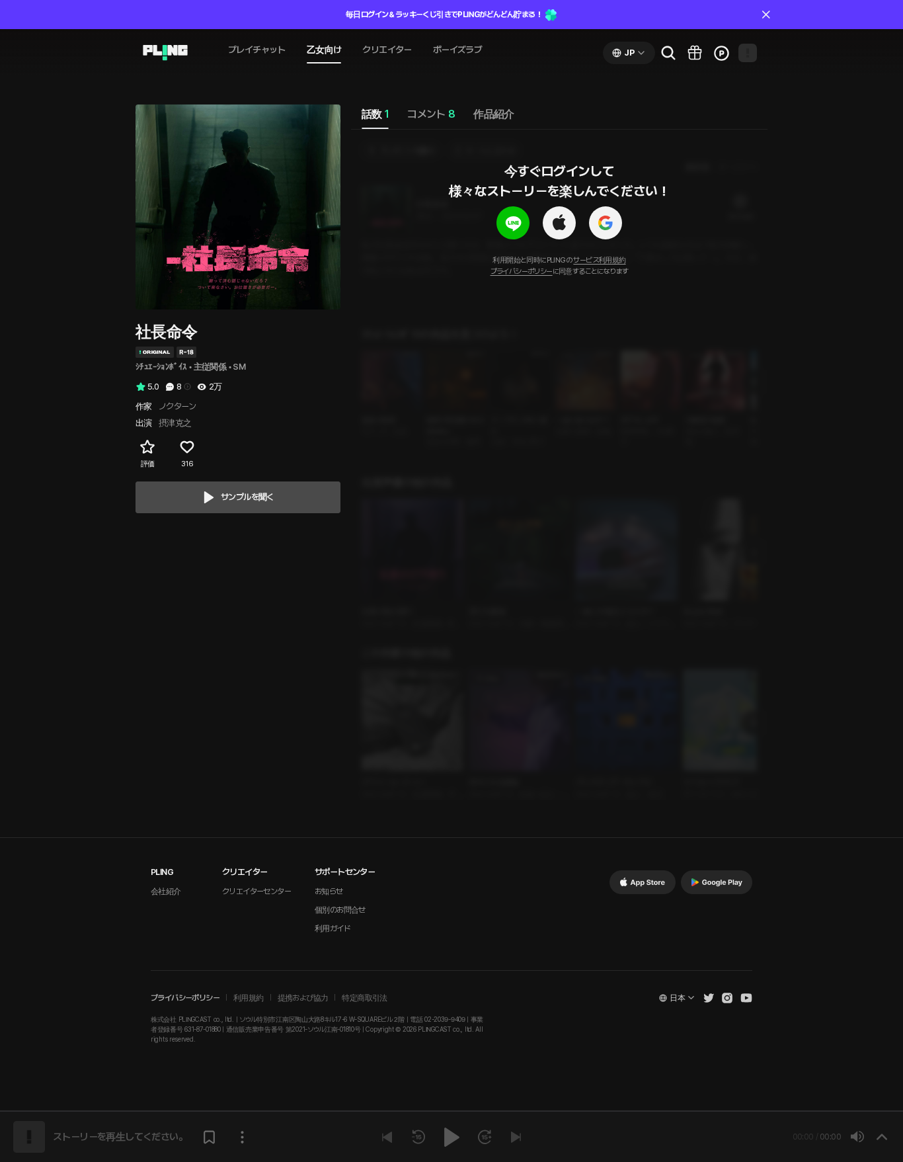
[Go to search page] (668, 53)
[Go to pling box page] (695, 53)
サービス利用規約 (599, 260)
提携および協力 (303, 998)
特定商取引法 (364, 998)
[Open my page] (747, 53)
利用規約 (248, 998)
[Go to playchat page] (165, 53)
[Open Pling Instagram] (727, 998)
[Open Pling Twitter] (708, 998)
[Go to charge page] (721, 53)
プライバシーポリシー (522, 271)
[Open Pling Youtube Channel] (746, 998)
